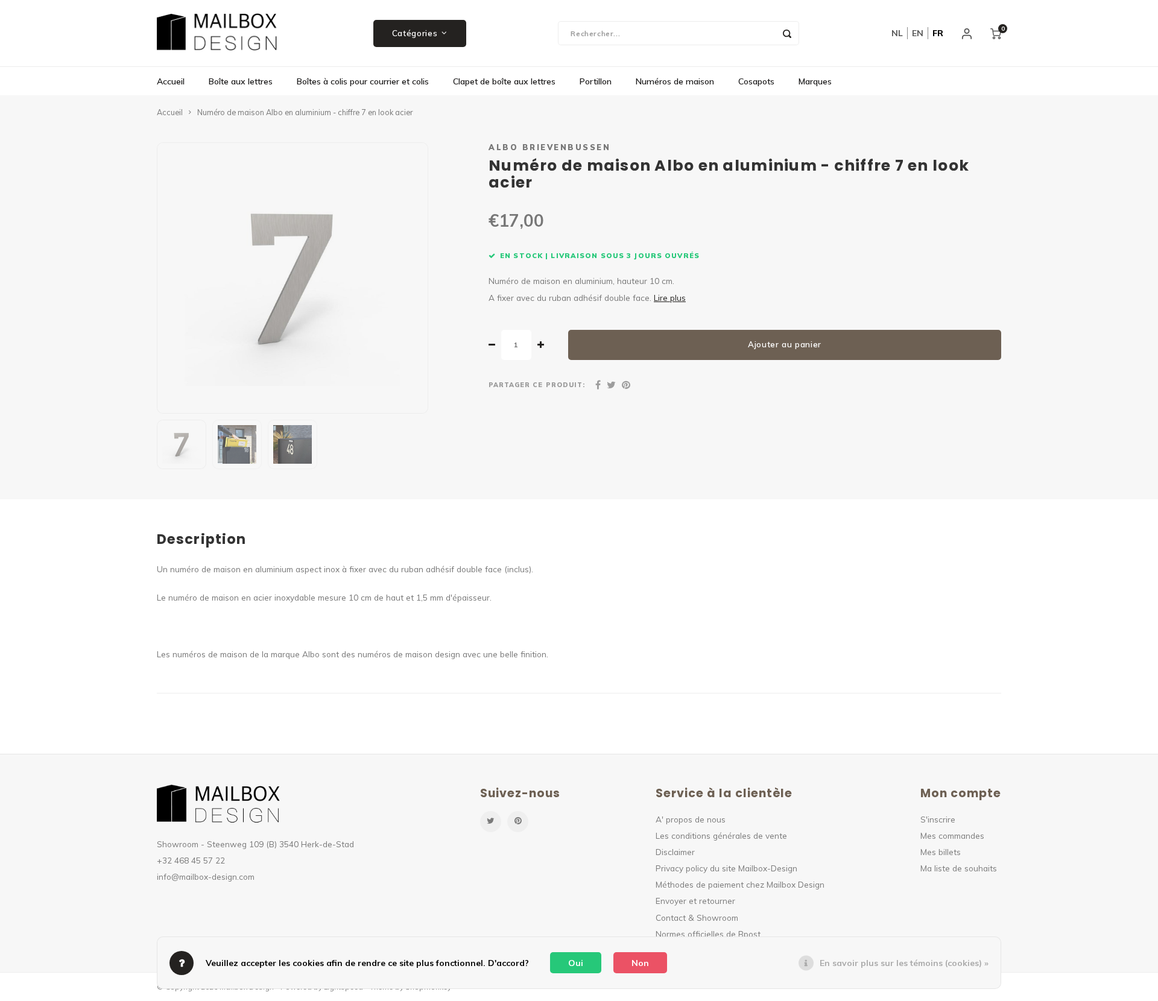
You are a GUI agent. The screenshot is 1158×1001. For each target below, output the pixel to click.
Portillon (596, 81)
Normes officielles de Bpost (708, 934)
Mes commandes (952, 835)
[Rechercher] (787, 33)
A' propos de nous (691, 819)
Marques (815, 81)
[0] (995, 33)
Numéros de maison (675, 81)
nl (897, 33)
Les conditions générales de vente (721, 835)
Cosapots (756, 81)
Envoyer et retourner (695, 900)
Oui (575, 963)
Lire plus (670, 297)
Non (640, 963)
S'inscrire (937, 819)
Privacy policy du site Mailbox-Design (726, 868)
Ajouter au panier (784, 344)
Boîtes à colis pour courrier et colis (363, 81)
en (917, 33)
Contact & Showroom (697, 917)
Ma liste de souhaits (958, 868)
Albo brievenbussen (549, 147)
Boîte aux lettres (241, 81)
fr (937, 33)
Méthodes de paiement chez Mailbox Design (740, 884)
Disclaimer (675, 852)
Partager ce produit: (537, 385)
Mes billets (940, 852)
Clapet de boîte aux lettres (504, 81)
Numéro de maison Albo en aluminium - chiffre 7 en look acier (305, 112)
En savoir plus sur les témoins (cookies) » (904, 963)
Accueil (171, 81)
